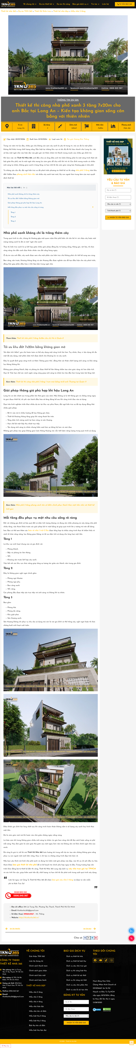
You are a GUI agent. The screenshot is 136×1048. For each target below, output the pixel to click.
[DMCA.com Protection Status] (107, 1011)
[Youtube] (100, 960)
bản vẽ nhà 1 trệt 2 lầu (38, 530)
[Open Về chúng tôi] (36, 4)
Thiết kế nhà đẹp (61, 11)
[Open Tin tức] (99, 4)
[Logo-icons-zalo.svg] (111, 960)
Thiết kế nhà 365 (8, 11)
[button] (85, 938)
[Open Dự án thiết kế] (53, 4)
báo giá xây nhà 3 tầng (62, 880)
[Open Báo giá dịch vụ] (88, 4)
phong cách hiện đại (26, 174)
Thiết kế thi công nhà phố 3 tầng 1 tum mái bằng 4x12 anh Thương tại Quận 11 (51, 382)
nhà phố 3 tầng (82, 170)
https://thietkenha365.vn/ (29, 918)
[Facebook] (95, 960)
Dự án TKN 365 (25, 11)
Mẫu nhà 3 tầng (78, 11)
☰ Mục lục (5, 1046)
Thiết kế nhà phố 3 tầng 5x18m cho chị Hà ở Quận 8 (40, 338)
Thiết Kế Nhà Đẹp (35, 986)
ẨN (24, 187)
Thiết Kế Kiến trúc (43, 11)
